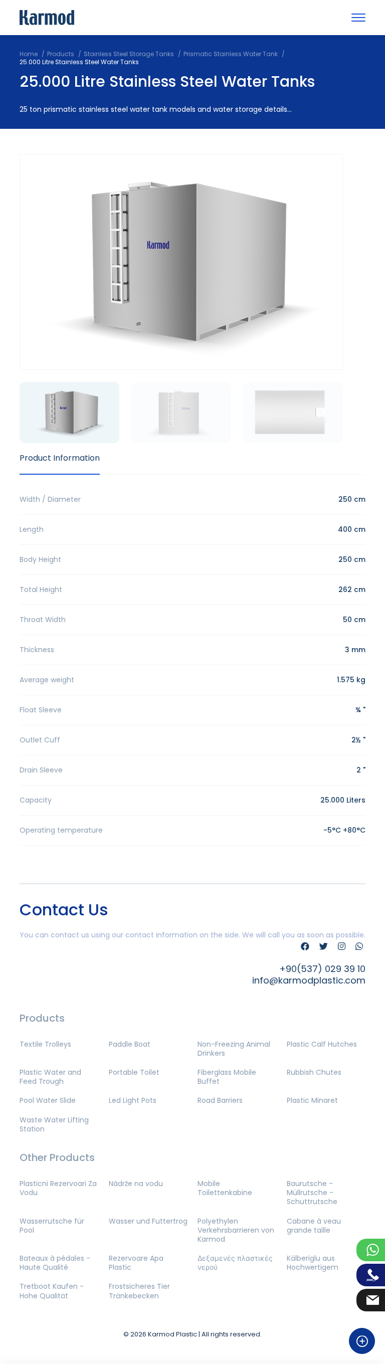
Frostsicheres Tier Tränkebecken (139, 1290)
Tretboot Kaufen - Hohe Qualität (52, 1290)
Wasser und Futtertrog (148, 1221)
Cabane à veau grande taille (314, 1225)
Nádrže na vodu (136, 1184)
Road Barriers (220, 1100)
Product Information (60, 458)
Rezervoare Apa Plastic (136, 1262)
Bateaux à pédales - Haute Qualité (55, 1262)
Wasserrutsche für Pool (52, 1225)
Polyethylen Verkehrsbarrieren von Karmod (236, 1230)
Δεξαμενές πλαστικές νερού (235, 1262)
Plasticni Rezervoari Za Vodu (58, 1188)
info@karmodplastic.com (308, 980)
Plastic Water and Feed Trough (50, 1076)
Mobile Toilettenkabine (225, 1188)
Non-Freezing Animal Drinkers (234, 1048)
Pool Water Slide (48, 1100)
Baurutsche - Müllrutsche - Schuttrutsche (312, 1193)
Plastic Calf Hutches (322, 1044)
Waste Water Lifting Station (54, 1124)
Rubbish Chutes (314, 1072)
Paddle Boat (129, 1044)
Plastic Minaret (312, 1100)
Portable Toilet (134, 1072)
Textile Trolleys (45, 1044)
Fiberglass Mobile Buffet (227, 1076)
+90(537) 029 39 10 (322, 969)
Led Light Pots (132, 1100)
